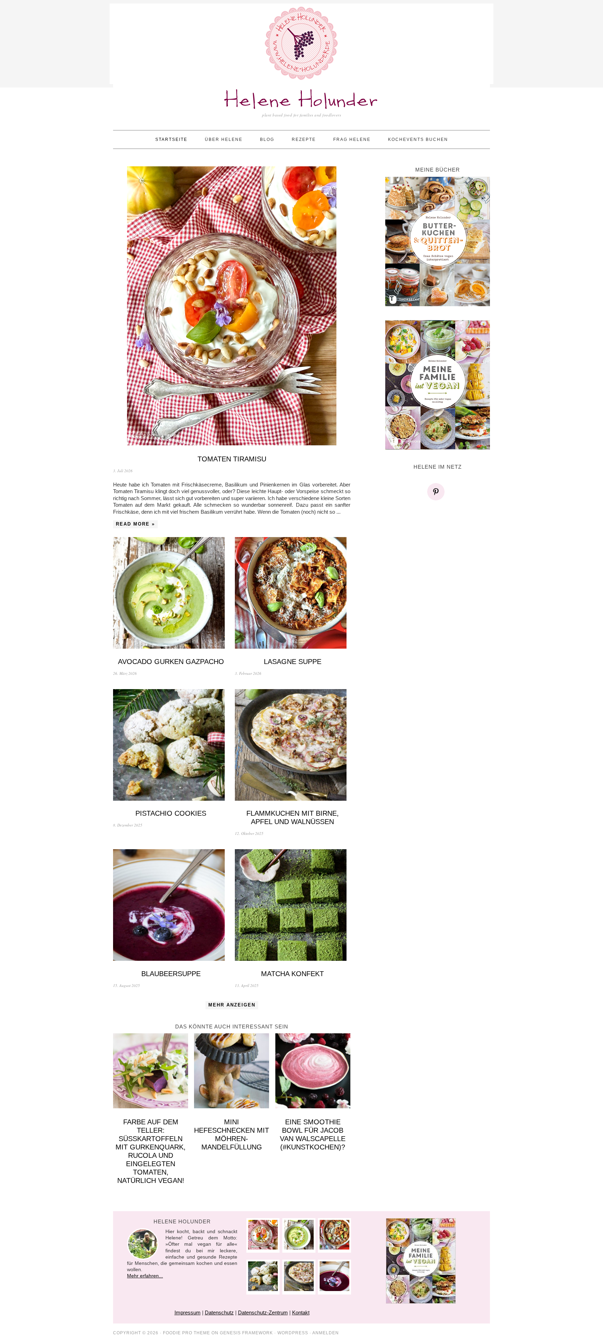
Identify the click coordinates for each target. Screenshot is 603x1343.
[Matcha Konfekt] (292, 906)
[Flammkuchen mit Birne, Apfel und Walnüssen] (292, 745)
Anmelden (325, 1332)
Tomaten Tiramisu (232, 459)
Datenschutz (219, 1312)
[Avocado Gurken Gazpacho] (171, 593)
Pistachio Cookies (170, 813)
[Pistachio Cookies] (171, 745)
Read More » (135, 524)
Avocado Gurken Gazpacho (171, 661)
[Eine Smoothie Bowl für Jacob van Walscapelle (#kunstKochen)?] (312, 1071)
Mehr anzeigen (231, 1005)
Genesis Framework (246, 1332)
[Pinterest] (437, 491)
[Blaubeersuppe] (171, 906)
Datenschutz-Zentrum (263, 1312)
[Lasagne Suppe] (292, 593)
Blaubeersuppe (171, 974)
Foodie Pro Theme (186, 1332)
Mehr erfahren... (145, 1275)
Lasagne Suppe (292, 661)
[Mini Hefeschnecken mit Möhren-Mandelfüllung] (231, 1071)
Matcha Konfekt (292, 974)
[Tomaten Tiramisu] (231, 306)
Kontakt (301, 1312)
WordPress (292, 1332)
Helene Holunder (301, 101)
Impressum (187, 1312)
